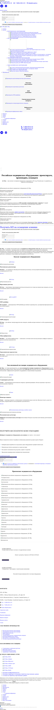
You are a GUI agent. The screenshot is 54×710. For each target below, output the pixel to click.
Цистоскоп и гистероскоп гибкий (30, 68)
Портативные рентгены (8, 633)
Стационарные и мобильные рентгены (11, 648)
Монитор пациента (24, 71)
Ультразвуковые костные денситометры (11, 631)
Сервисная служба (4, 610)
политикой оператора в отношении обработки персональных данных (39, 22)
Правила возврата (4, 617)
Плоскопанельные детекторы (9, 650)
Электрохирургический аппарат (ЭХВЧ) (34, 59)
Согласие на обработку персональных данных (15, 675)
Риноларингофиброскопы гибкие (10, 636)
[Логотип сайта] (2, 1)
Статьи (1, 622)
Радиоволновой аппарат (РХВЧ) (29, 60)
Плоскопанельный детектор (29, 37)
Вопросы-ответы (4, 620)
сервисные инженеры (42, 222)
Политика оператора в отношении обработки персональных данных (21, 674)
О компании (3, 612)
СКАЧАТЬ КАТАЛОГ (5, 455)
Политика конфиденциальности (11, 672)
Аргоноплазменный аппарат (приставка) (38, 61)
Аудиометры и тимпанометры (9, 651)
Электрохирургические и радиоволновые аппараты (14, 635)
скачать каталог (5, 560)
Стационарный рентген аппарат (29, 36)
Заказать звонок (3, 10)
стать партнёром (5, 579)
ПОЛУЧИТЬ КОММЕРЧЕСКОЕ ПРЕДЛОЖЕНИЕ (12, 24)
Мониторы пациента (7, 649)
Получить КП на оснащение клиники (18, 227)
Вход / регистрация (7, 700)
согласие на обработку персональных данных (15, 22)
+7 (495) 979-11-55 (7, 3)
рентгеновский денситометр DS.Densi (33, 193)
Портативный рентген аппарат (28, 34)
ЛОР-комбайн (29, 48)
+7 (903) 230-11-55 (20, 3)
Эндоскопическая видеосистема (36, 67)
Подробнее (1, 708)
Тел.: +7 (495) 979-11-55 (7, 602)
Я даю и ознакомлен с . (28, 22)
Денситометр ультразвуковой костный (32, 33)
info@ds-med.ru (32, 3)
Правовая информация (10, 118)
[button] (27, 168)
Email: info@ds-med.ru (6, 607)
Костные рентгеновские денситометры (11, 630)
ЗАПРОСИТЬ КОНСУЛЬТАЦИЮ (7, 457)
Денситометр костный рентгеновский (29, 32)
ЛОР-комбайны (6, 634)
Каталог (2, 273)
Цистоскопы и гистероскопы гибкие (11, 637)
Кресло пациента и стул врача (28, 53)
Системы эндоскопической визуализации (12, 638)
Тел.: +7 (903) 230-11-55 (7, 605)
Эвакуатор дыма (27, 62)
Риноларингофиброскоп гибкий (29, 52)
